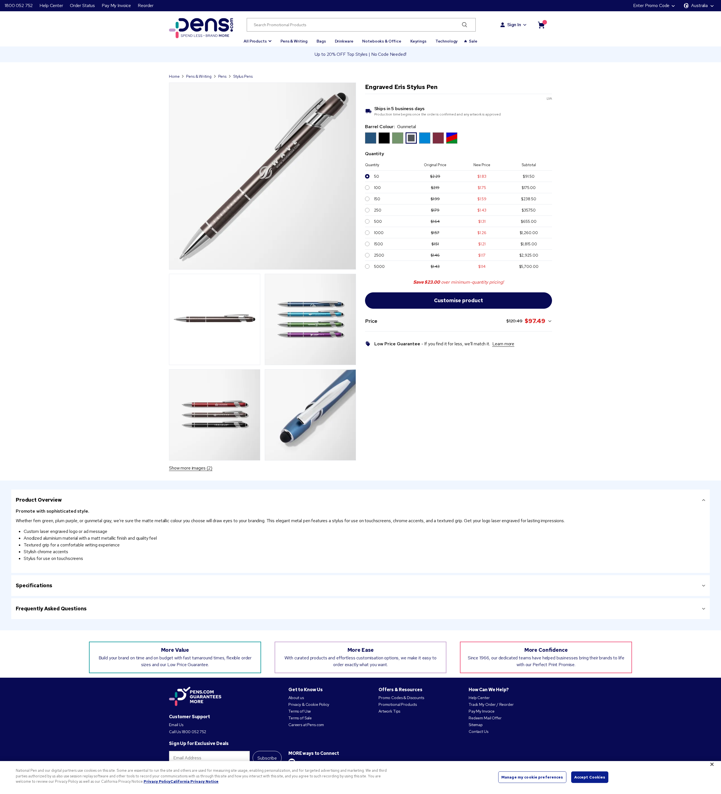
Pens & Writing (294, 41)
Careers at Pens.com (306, 724)
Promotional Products (398, 704)
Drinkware (344, 41)
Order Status (82, 5)
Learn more (503, 344)
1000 (378, 232)
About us (296, 697)
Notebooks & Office (381, 41)
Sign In (514, 25)
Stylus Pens (242, 76)
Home (174, 76)
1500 (378, 243)
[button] (257, 39)
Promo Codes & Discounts (401, 697)
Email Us (176, 724)
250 (377, 210)
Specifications (34, 585)
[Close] (712, 764)
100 (377, 187)
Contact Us (478, 731)
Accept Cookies (590, 777)
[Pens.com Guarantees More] (195, 697)
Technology (446, 41)
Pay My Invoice (116, 5)
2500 (379, 255)
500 (378, 221)
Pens (222, 76)
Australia (699, 5)
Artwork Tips (389, 711)
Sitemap (476, 724)
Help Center (51, 5)
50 (376, 176)
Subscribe (267, 758)
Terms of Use (299, 711)
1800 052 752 (19, 5)
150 (377, 198)
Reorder (145, 5)
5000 (379, 266)
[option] (370, 138)
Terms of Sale (300, 717)
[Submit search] (464, 25)
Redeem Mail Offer (485, 717)
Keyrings (418, 41)
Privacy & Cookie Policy (308, 704)
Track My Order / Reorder (491, 704)
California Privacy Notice (194, 781)
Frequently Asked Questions (51, 608)
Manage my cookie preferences (532, 777)
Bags (321, 41)
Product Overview (39, 500)
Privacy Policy (157, 781)
